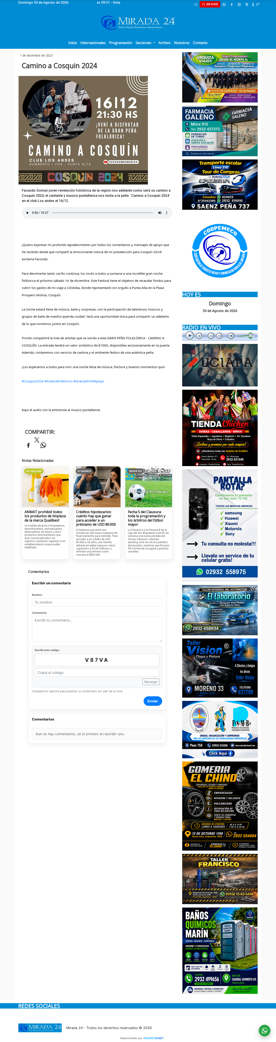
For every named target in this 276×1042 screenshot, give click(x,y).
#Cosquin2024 (33, 381)
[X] (246, 4)
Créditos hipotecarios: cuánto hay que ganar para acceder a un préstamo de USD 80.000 (96, 518)
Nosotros (182, 42)
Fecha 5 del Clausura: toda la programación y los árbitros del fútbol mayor (146, 518)
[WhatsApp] (224, 4)
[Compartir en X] (37, 441)
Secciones (144, 42)
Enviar (152, 701)
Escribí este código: (47, 650)
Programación (120, 42)
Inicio (72, 42)
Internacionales (93, 42)
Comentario (39, 612)
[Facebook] (231, 4)
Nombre (37, 594)
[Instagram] (239, 4)
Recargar (150, 682)
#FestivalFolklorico (59, 381)
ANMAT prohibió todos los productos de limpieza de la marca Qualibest (45, 516)
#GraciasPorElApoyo (89, 381)
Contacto (200, 42)
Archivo (164, 42)
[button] (195, 4)
